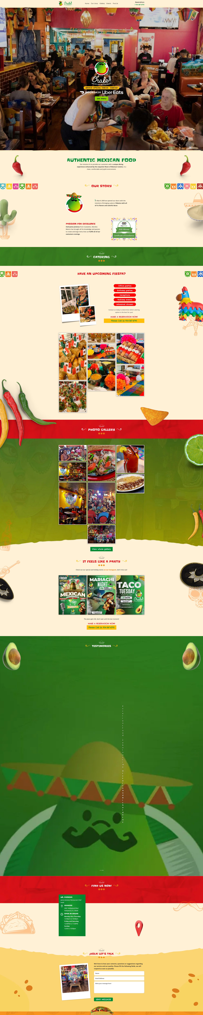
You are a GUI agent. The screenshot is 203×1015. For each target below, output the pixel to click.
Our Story (94, 3)
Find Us (115, 3)
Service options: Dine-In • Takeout (101, 88)
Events (108, 3)
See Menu (101, 98)
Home (87, 3)
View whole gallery (101, 549)
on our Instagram (110, 570)
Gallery (102, 3)
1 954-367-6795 (139, 5)
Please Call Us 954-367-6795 (124, 321)
